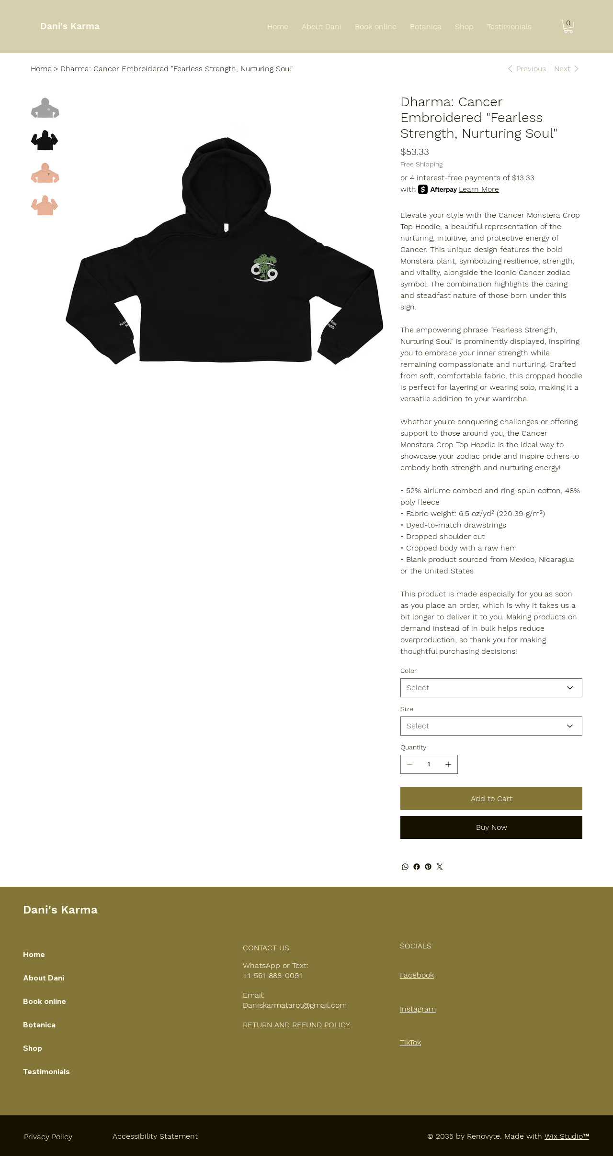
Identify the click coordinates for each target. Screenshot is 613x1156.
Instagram (418, 1008)
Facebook (417, 975)
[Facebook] (416, 866)
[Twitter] (439, 866)
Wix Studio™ (567, 1136)
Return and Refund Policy (296, 1024)
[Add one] (448, 764)
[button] (568, 26)
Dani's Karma (70, 26)
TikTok (410, 1042)
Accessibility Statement (155, 1136)
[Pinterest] (428, 866)
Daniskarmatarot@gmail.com (295, 1005)
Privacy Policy (48, 1136)
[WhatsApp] (405, 866)
